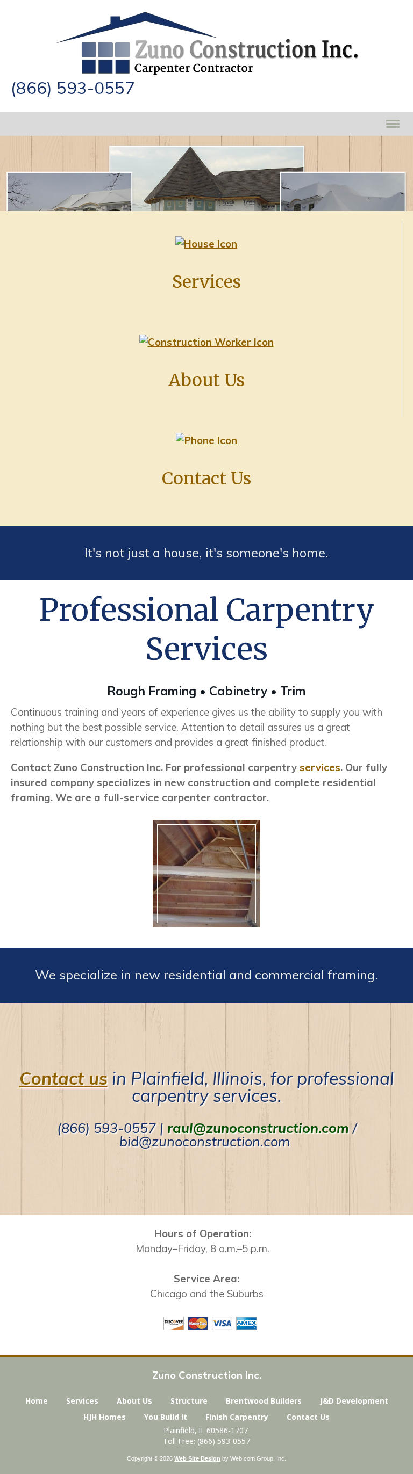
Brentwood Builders (264, 1401)
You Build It (165, 1417)
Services (82, 1401)
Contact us (63, 1078)
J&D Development (354, 1401)
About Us (134, 1401)
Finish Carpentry (236, 1417)
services (320, 767)
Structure (189, 1401)
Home (36, 1401)
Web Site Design (197, 1458)
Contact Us (308, 1417)
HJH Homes (104, 1417)
